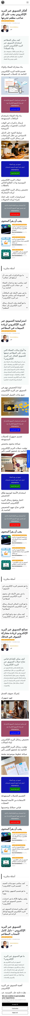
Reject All (15, 1012)
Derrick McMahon (14, 27)
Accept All (15, 1004)
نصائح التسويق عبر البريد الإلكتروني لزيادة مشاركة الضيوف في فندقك (20, 241)
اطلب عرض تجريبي (15, 109)
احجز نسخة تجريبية (15, 173)
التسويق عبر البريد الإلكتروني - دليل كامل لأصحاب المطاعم (20, 252)
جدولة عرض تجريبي (15, 214)
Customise (15, 1008)
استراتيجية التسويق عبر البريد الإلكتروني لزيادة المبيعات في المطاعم (19, 228)
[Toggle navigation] (28, 2)
